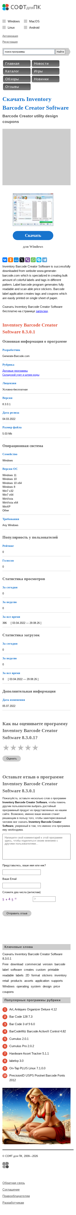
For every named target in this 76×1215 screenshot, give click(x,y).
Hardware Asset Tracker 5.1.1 (29, 1053)
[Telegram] (44, 259)
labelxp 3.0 (16, 1060)
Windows (14, 21)
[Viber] (27, 259)
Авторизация (10, 35)
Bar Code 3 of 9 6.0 (22, 1024)
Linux (11, 27)
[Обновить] (17, 905)
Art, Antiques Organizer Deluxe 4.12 (33, 1009)
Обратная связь (13, 1183)
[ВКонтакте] (4, 259)
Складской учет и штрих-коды (20, 374)
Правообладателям (16, 1196)
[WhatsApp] (33, 259)
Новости (41, 64)
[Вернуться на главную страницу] (22, 9)
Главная (12, 64)
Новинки (41, 79)
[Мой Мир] (16, 259)
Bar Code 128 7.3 (20, 1016)
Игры (38, 71)
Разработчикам (13, 1202)
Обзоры (12, 79)
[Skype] (38, 259)
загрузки (42, 311)
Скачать (33, 235)
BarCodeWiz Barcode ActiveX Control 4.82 (37, 1031)
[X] (21, 259)
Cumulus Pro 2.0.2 (21, 1046)
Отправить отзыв (16, 913)
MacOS (34, 21)
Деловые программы (15, 370)
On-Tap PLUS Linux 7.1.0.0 (27, 1068)
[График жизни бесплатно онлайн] (36, 1143)
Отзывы (12, 87)
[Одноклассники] (10, 259)
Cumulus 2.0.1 (19, 1038)
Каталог (12, 71)
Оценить (11, 758)
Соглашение (11, 1189)
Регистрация (10, 41)
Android (34, 27)
